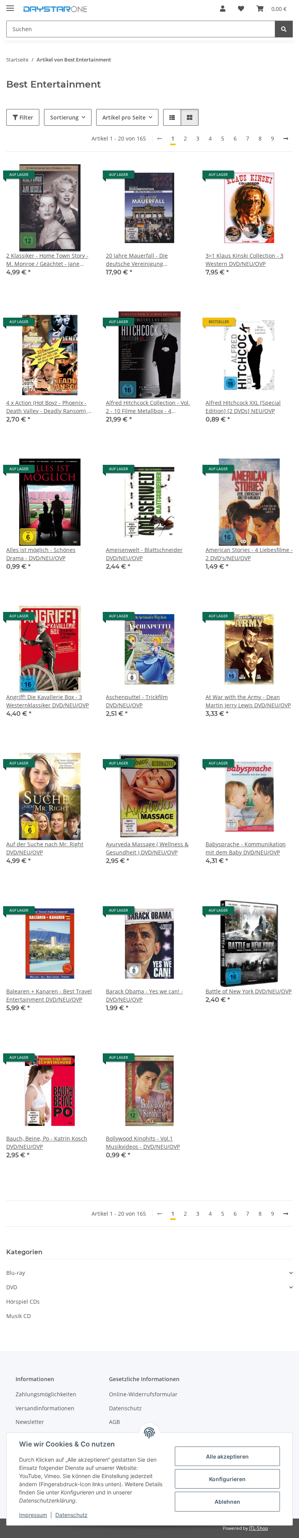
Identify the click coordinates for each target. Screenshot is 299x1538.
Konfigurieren (227, 1479)
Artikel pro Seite (124, 117)
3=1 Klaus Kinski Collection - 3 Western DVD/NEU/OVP (244, 259)
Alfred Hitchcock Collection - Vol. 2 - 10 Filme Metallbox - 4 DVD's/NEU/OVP (148, 407)
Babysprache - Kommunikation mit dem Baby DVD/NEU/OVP (246, 848)
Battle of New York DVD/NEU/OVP (249, 991)
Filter (25, 117)
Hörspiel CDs (23, 1301)
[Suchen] (284, 29)
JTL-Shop (258, 1528)
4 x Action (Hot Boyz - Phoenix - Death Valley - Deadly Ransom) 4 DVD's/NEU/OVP (48, 407)
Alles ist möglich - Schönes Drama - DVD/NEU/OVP (41, 554)
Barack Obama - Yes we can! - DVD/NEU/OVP (144, 995)
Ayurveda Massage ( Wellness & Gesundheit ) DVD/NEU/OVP (147, 848)
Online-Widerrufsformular (143, 1394)
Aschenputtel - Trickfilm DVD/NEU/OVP (137, 701)
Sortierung (64, 117)
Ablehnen (227, 1501)
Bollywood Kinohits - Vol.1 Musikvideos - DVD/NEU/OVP (143, 1142)
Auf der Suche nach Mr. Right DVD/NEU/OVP (44, 848)
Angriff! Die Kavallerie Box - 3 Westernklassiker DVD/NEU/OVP (47, 701)
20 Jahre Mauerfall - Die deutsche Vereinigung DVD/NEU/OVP (137, 260)
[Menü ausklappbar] (10, 5)
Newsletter (30, 1422)
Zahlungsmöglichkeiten (46, 1394)
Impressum (33, 1515)
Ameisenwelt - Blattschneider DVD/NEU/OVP (144, 554)
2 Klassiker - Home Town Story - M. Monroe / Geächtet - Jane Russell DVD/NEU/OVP (47, 260)
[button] (223, 8)
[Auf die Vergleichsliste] (60, 177)
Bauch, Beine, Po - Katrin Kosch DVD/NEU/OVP (46, 1142)
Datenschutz (71, 1515)
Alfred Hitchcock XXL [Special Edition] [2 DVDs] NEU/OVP (243, 407)
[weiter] (286, 138)
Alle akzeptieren (227, 1456)
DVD (11, 1287)
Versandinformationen (45, 1408)
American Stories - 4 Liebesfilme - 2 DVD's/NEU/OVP (249, 554)
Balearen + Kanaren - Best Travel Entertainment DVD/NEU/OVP (49, 995)
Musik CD (18, 1316)
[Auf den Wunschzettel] (80, 177)
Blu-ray (15, 1272)
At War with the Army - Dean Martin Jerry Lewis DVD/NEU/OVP (248, 701)
